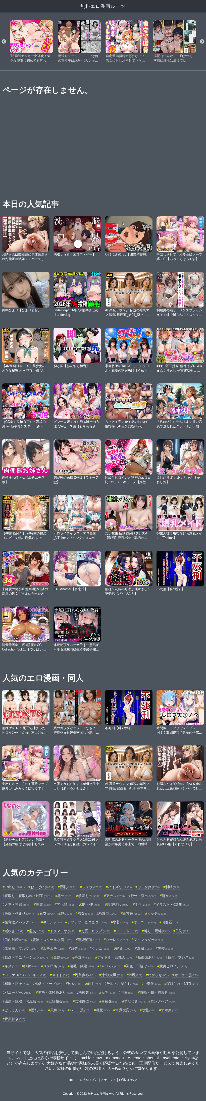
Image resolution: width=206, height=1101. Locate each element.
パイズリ (120, 887)
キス (11, 966)
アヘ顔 (66, 905)
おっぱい (42, 887)
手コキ (82, 957)
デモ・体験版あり (55, 992)
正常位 (132, 913)
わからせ (158, 975)
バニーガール (18, 992)
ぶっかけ (148, 887)
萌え (123, 948)
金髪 (61, 957)
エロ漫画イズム (87, 1080)
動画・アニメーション (26, 957)
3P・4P (91, 905)
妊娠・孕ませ (19, 913)
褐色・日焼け (139, 966)
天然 (57, 1010)
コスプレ (127, 931)
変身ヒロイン (173, 966)
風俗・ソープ (48, 984)
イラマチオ (62, 931)
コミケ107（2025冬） (25, 975)
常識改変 (125, 1010)
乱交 (36, 931)
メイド (60, 975)
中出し (15, 887)
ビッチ (156, 913)
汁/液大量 (112, 975)
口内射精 (16, 940)
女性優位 (85, 1001)
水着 (120, 922)
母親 (103, 1010)
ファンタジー (148, 940)
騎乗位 (107, 913)
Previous (3, 41)
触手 (94, 984)
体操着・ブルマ (21, 948)
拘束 (43, 905)
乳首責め (85, 975)
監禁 (78, 948)
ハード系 (80, 1010)
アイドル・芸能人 (114, 957)
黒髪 (165, 948)
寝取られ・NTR (182, 984)
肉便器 (171, 922)
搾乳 (135, 975)
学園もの (89, 896)
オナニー (145, 922)
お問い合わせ (128, 1080)
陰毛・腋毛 (82, 966)
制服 (172, 887)
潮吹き (14, 931)
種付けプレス (181, 957)
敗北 (148, 1010)
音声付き (15, 1019)
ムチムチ (54, 948)
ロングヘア (162, 1001)
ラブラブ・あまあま (87, 922)
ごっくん (15, 1010)
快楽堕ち (118, 905)
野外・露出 (143, 896)
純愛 (74, 984)
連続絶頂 (89, 940)
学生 (142, 905)
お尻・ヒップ (95, 931)
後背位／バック (21, 922)
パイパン (109, 966)
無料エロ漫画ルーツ (103, 6)
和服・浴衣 (17, 984)
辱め (64, 896)
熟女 (85, 913)
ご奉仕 (152, 984)
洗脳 (144, 948)
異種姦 (109, 1001)
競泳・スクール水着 (52, 940)
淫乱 (37, 1010)
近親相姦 (58, 1001)
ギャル (52, 922)
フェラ (92, 887)
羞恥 (182, 931)
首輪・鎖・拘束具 (157, 992)
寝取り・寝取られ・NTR (28, 896)
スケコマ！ (108, 1080)
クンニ (101, 948)
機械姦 (86, 992)
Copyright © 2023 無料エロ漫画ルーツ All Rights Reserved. (103, 1093)
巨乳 (68, 887)
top (71, 1080)
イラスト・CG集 (173, 905)
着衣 (47, 913)
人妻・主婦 (17, 905)
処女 (169, 896)
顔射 (30, 966)
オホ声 (169, 1010)
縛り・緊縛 (157, 931)
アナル (115, 896)
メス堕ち (53, 966)
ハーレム (117, 940)
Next (202, 41)
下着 (127, 992)
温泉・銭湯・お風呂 (24, 1001)
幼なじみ (134, 1001)
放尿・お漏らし (122, 984)
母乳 (108, 992)
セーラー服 (186, 975)
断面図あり (150, 957)
